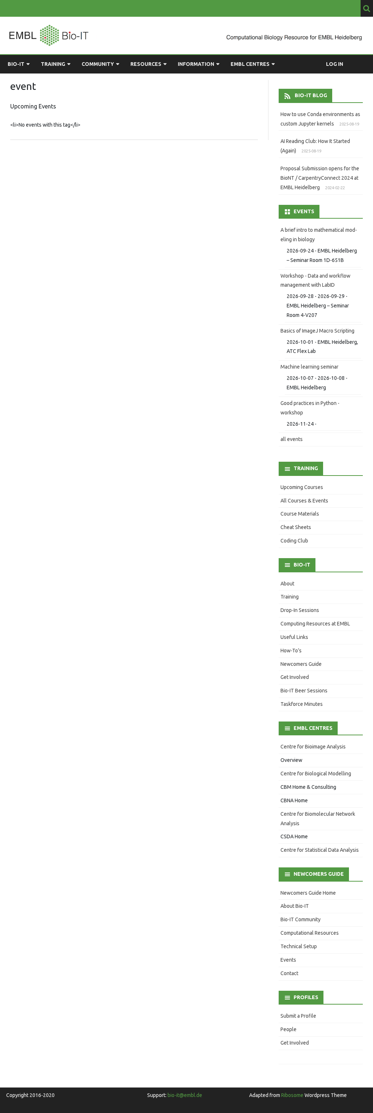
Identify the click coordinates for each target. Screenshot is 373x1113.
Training (53, 64)
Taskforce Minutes (301, 704)
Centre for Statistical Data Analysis (319, 850)
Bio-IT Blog (311, 95)
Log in (334, 64)
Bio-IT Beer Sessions (303, 690)
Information (196, 64)
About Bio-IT (294, 906)
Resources (145, 64)
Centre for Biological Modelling (315, 773)
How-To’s (291, 650)
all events (291, 439)
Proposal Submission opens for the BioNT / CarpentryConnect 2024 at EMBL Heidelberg (319, 178)
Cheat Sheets (295, 527)
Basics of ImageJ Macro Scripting (317, 331)
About (287, 584)
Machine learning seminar (309, 367)
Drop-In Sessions (299, 610)
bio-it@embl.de (185, 1095)
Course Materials (299, 514)
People (288, 1029)
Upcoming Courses (301, 487)
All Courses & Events (304, 501)
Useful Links (294, 637)
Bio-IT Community (300, 919)
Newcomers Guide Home (308, 893)
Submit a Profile (298, 1016)
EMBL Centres (250, 64)
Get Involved (294, 677)
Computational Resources (309, 933)
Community (98, 64)
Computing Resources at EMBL (315, 624)
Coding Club (294, 541)
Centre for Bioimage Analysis (313, 747)
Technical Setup (298, 946)
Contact (289, 973)
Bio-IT (16, 64)
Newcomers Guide (301, 664)
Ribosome (292, 1095)
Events (288, 960)
